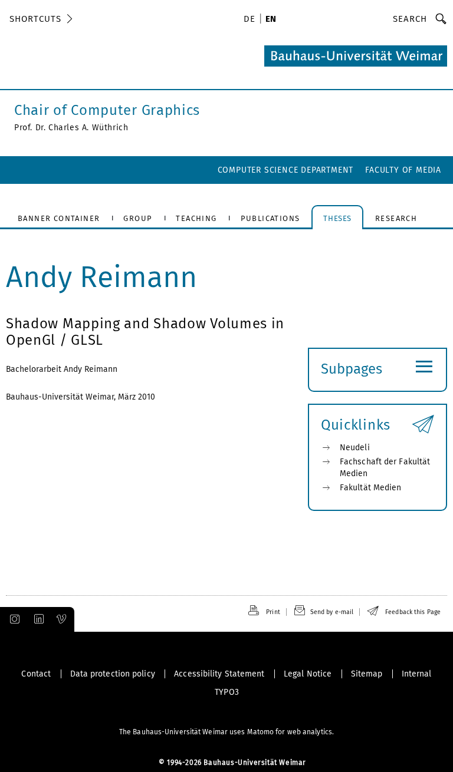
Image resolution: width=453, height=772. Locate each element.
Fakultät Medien (371, 488)
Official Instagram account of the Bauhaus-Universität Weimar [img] (12, 619)
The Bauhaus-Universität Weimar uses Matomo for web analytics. (226, 732)
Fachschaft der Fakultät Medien (385, 468)
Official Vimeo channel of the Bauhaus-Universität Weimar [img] (62, 619)
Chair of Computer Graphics (107, 110)
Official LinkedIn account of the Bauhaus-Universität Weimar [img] (37, 619)
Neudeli (355, 448)
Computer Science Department (286, 170)
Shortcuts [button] (35, 19)
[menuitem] (251, 20)
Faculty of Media (403, 170)
